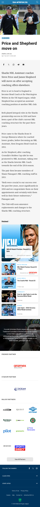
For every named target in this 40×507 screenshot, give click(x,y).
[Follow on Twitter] (33, 468)
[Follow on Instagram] (37, 468)
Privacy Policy (24, 491)
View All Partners (20, 459)
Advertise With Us (29, 495)
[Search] (37, 2)
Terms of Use (15, 491)
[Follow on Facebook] (29, 468)
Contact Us (19, 495)
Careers (8, 495)
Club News (5, 38)
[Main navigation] (3, 2)
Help (13, 495)
